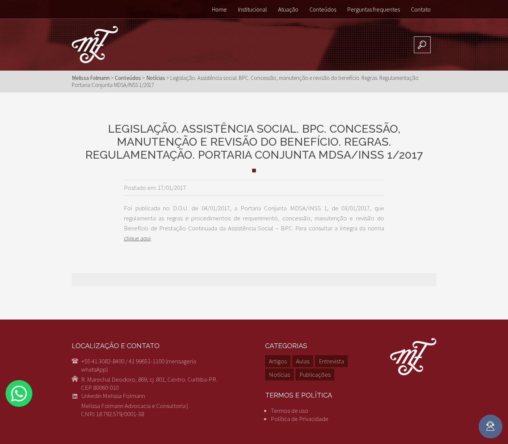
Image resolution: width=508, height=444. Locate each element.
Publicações (315, 374)
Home (219, 9)
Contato (421, 9)
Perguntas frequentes (373, 9)
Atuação (288, 9)
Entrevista (331, 361)
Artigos (278, 361)
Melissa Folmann (91, 77)
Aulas (302, 361)
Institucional (252, 9)
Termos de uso (289, 410)
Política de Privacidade (299, 419)
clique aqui (137, 238)
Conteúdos (322, 9)
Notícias (279, 374)
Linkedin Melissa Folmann (113, 396)
